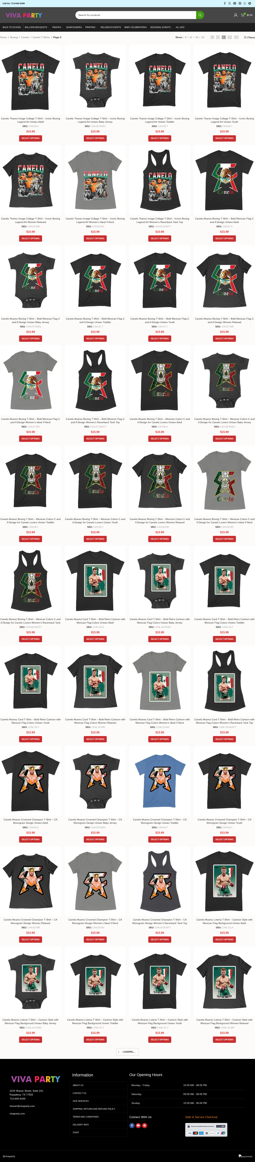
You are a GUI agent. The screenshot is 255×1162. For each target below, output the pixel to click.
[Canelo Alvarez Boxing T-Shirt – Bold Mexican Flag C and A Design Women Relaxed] (224, 280)
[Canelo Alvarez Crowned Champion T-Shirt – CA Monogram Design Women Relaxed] (30, 881)
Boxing (14, 37)
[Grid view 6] (236, 37)
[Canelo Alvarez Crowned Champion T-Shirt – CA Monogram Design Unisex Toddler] (160, 781)
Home (3, 37)
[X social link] (229, 3)
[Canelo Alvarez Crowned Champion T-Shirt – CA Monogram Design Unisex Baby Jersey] (95, 781)
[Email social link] (234, 3)
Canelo (25, 37)
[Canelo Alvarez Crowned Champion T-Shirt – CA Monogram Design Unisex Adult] (30, 781)
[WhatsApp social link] (244, 3)
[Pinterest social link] (239, 3)
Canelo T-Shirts (41, 37)
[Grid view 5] (230, 37)
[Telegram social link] (249, 3)
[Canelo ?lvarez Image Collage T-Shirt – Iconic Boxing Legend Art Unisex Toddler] (160, 80)
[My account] (235, 15)
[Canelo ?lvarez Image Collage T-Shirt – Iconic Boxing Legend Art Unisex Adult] (30, 80)
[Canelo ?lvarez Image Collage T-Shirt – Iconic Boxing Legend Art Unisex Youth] (224, 80)
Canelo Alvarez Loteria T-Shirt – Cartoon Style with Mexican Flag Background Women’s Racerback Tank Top (95, 1123)
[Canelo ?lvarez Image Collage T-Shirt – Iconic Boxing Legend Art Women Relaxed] (30, 180)
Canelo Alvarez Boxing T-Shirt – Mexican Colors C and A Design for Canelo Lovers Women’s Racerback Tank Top (30, 622)
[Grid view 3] (218, 37)
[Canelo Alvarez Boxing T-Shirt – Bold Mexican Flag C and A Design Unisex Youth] (160, 280)
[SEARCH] (200, 15)
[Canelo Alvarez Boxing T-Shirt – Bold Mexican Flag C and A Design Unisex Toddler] (95, 280)
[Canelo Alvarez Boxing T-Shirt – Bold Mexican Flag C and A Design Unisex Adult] (224, 180)
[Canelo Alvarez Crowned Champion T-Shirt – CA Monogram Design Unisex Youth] (224, 781)
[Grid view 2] (212, 37)
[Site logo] (24, 14)
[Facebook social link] (225, 3)
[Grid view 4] (224, 37)
